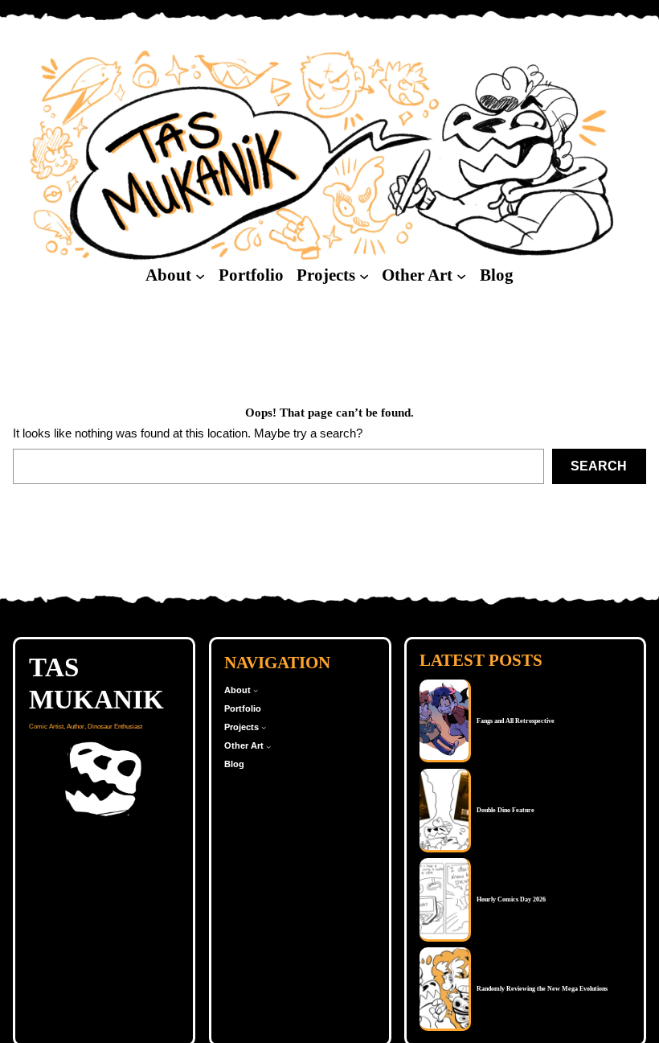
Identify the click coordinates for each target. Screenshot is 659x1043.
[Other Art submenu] (461, 276)
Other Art (417, 275)
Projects (326, 275)
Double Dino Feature (505, 810)
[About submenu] (200, 276)
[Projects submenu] (364, 276)
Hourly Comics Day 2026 (511, 899)
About (168, 275)
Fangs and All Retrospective (516, 721)
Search (599, 466)
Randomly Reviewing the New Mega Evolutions (542, 988)
